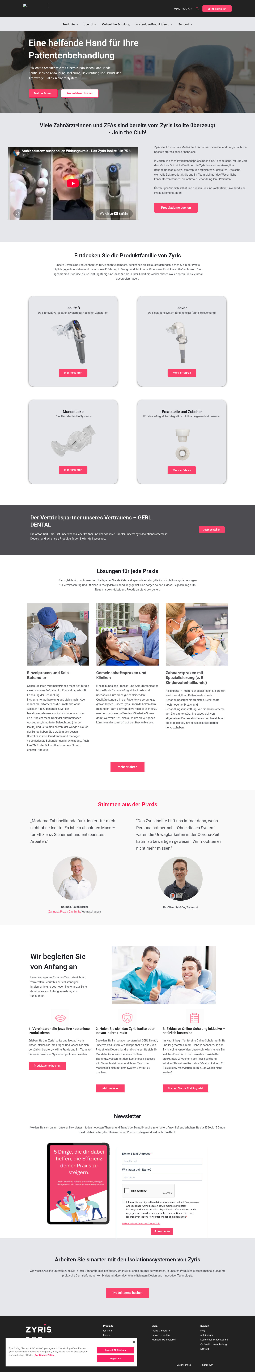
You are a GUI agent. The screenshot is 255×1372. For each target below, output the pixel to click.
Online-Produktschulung (213, 1344)
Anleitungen (207, 1335)
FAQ (202, 1330)
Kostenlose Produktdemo (214, 1339)
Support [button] (183, 24)
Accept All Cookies (115, 1350)
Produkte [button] (68, 24)
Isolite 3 (107, 1330)
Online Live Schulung (116, 24)
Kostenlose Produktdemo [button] (152, 24)
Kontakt (204, 1348)
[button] (197, 9)
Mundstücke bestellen (164, 1339)
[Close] (134, 1342)
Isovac (106, 1335)
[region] (71, 1352)
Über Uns (90, 24)
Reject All (115, 1358)
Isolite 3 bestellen (161, 1330)
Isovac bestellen (161, 1335)
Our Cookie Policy (44, 1355)
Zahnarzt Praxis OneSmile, (64, 911)
